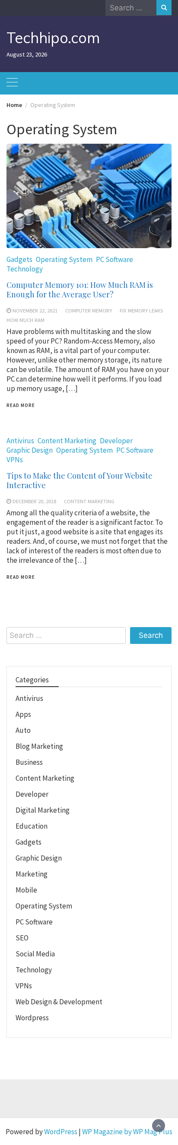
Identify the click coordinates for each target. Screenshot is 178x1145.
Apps (23, 714)
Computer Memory (88, 310)
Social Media (35, 954)
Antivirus (20, 440)
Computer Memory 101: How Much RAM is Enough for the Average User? (79, 290)
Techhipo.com (53, 37)
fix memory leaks (141, 310)
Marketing (32, 874)
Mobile (26, 890)
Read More (20, 405)
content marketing (89, 501)
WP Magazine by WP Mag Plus (127, 1131)
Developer (116, 440)
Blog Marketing (39, 746)
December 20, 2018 (34, 501)
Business (29, 762)
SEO (22, 938)
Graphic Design (29, 450)
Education (32, 826)
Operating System (64, 259)
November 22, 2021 (35, 310)
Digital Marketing (43, 810)
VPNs (14, 459)
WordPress (60, 1131)
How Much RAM (25, 319)
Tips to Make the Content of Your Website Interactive (79, 480)
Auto (23, 730)
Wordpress (32, 1017)
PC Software (114, 259)
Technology (24, 269)
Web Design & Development (59, 1001)
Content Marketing (67, 440)
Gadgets (19, 259)
